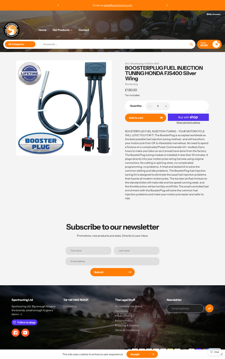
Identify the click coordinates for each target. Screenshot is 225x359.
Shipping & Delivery (127, 325)
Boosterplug (131, 84)
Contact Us (70, 306)
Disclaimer (121, 311)
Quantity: (136, 105)
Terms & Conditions (127, 330)
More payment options (188, 122)
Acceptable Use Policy (128, 306)
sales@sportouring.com (117, 5)
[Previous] (58, 5)
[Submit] (209, 308)
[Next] (167, 5)
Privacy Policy (123, 315)
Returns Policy (124, 320)
